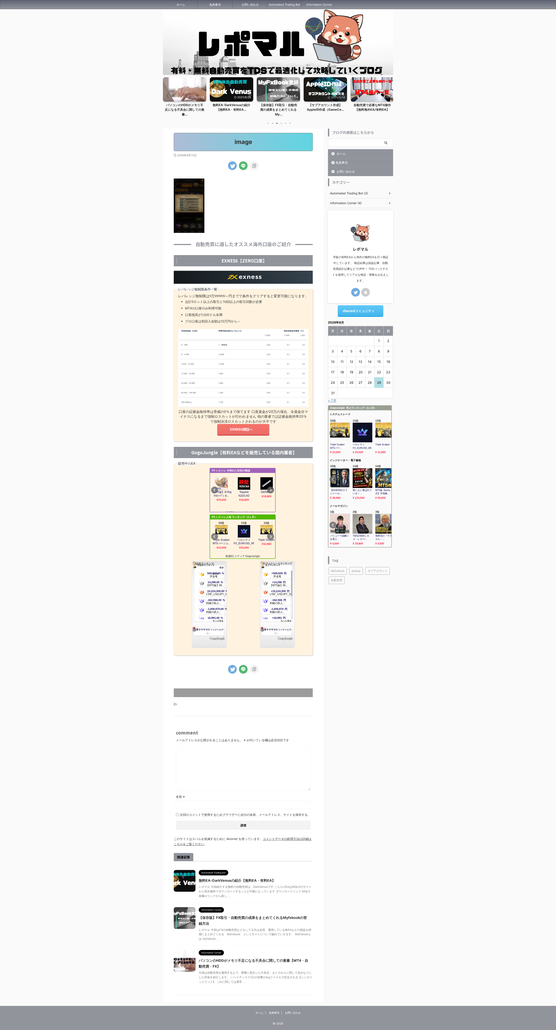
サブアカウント (377, 571)
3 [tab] (277, 123)
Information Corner (319, 4)
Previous (167, 96)
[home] (365, 292)
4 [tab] (281, 123)
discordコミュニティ (359, 311)
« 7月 (332, 400)
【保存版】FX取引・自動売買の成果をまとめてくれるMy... (278, 109)
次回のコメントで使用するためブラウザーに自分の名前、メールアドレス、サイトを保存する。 (245, 814)
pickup (356, 571)
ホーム (181, 4)
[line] (243, 165)
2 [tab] (272, 123)
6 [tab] (290, 123)
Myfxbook (337, 571)
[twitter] (232, 165)
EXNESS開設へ (241, 429)
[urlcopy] (254, 165)
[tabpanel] (231, 95)
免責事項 (215, 4)
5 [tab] (285, 123)
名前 (180, 796)
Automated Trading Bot (284, 4)
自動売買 (336, 580)
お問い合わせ (250, 4)
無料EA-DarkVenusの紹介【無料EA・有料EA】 (237, 880)
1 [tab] (268, 123)
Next (389, 96)
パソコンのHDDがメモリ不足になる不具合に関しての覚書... (184, 109)
